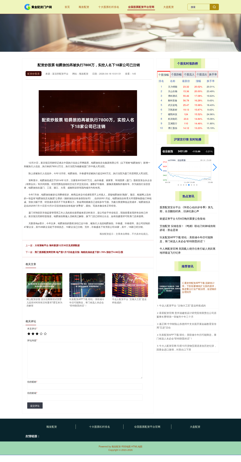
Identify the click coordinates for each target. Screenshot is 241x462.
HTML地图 (136, 446)
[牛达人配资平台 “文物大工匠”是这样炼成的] (130, 284)
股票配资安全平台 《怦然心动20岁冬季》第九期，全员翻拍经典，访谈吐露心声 (186, 209)
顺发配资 (84, 7)
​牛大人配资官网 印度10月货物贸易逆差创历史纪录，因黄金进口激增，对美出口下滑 (187, 347)
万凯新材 (172, 109)
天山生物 (172, 91)
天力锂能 (172, 86)
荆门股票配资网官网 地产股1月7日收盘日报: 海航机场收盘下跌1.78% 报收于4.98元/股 (79, 252)
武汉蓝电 (172, 105)
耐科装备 (172, 100)
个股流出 (202, 74)
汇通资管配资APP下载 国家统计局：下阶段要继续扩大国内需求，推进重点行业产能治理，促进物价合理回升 (199, 287)
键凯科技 (172, 114)
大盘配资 (168, 7)
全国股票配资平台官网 (141, 7)
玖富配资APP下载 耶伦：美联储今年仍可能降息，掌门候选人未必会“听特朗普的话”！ (186, 239)
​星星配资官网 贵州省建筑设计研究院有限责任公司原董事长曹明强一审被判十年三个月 (186, 314)
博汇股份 (172, 128)
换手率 (213, 74)
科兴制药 (172, 118)
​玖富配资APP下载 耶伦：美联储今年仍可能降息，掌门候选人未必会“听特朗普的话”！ (186, 336)
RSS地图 (126, 446)
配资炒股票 (33, 73)
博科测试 (172, 95)
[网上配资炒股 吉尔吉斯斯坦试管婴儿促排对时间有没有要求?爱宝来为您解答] (44, 284)
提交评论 (35, 405)
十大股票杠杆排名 (108, 7)
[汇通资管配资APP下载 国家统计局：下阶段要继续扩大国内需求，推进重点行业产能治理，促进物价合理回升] (169, 287)
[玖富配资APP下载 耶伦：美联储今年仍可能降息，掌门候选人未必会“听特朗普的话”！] (87, 284)
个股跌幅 (176, 74)
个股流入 (189, 74)
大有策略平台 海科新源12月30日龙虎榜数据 (57, 245)
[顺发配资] (38, 6)
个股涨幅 (163, 75)
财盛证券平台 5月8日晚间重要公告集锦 (182, 218)
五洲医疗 (172, 123)
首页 (67, 7)
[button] (160, 167)
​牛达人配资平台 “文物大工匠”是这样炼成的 (182, 305)
